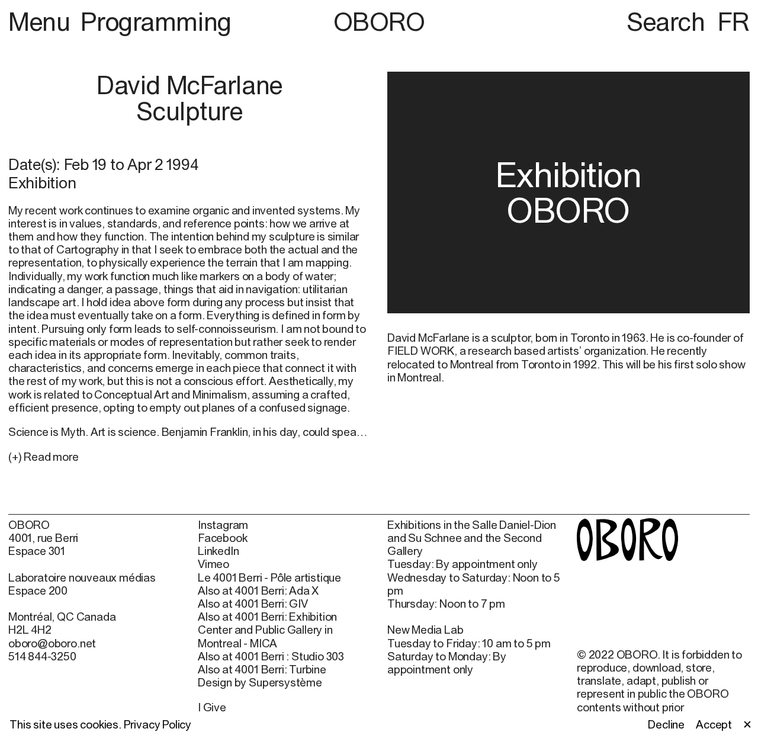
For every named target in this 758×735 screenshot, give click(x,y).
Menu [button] (42, 21)
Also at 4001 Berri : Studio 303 (271, 656)
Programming (156, 21)
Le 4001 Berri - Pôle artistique (269, 577)
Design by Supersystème (260, 682)
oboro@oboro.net (52, 643)
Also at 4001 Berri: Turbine (262, 669)
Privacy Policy (157, 724)
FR (734, 21)
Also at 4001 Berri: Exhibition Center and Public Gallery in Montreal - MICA (267, 629)
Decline (666, 724)
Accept (714, 724)
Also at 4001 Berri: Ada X (258, 590)
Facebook (222, 537)
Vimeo (213, 563)
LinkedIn (218, 550)
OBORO (379, 21)
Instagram (223, 524)
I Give (212, 707)
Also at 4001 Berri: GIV (253, 603)
